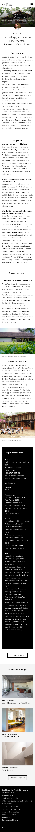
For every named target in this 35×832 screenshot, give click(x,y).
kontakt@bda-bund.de (10, 812)
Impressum (6, 817)
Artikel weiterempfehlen (17, 655)
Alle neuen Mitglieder (17, 778)
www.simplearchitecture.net (15, 479)
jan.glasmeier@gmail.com (14, 476)
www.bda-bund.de (9, 815)
